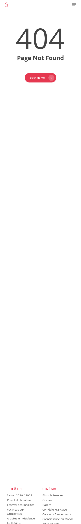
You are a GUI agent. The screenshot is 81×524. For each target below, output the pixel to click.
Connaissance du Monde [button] (58, 519)
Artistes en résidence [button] (21, 518)
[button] (74, 4)
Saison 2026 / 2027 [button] (19, 495)
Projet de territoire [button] (19, 500)
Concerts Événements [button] (56, 514)
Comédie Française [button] (54, 509)
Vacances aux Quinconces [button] (15, 511)
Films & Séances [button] (52, 495)
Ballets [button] (46, 505)
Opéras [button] (47, 500)
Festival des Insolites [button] (20, 505)
